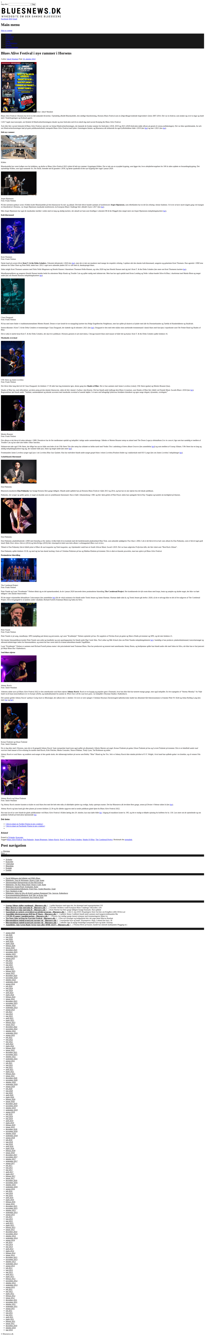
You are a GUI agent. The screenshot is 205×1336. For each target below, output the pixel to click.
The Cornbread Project (104, 840)
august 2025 (10, 958)
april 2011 (9, 1317)
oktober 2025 (11, 954)
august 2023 (10, 1010)
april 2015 (9, 1223)
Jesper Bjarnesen (41, 840)
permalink (128, 840)
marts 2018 (10, 1148)
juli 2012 (9, 1289)
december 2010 (11, 1326)
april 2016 (9, 1198)
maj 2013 (9, 1272)
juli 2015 (9, 1217)
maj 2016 (9, 1195)
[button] (19, 87)
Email (15, 19)
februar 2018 (10, 1151)
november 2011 (11, 1302)
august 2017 (10, 1163)
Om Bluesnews (11, 43)
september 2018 (12, 1136)
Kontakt (9, 868)
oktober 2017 (11, 1159)
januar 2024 (10, 999)
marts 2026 (10, 943)
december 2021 (11, 1052)
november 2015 (11, 1208)
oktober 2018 (11, 1133)
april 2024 (9, 993)
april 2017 (9, 1172)
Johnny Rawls (53, 840)
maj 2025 (9, 965)
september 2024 (12, 982)
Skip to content (6, 31)
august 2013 (10, 1266)
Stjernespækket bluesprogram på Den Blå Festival (24, 882)
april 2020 (9, 1095)
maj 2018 (9, 1144)
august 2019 (10, 1112)
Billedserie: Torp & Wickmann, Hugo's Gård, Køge (25, 880)
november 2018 (11, 1131)
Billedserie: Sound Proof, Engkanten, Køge (22, 887)
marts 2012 (10, 1294)
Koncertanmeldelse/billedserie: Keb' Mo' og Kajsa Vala (26, 895)
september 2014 (12, 1238)
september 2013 (12, 1264)
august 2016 (10, 1189)
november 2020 (11, 1080)
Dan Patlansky (28, 840)
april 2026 (9, 941)
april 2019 (9, 1121)
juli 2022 (9, 1037)
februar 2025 (10, 971)
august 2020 (10, 1087)
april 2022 (9, 1044)
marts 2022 (10, 1046)
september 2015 (12, 1212)
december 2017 (11, 1155)
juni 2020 (9, 1091)
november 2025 (11, 952)
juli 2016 (9, 1191)
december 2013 (11, 1257)
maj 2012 (9, 1291)
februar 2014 (10, 1253)
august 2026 (10, 933)
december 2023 (11, 1001)
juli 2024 (9, 986)
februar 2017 (10, 1176)
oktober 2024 (11, 980)
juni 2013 (9, 1270)
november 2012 (11, 1281)
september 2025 (12, 956)
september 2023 (12, 1008)
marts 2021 (10, 1072)
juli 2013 (9, 1268)
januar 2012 (10, 1298)
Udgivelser (10, 37)
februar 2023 (10, 1022)
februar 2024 (10, 997)
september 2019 (12, 1110)
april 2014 (9, 1249)
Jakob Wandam (12, 59)
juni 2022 (9, 1040)
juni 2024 (9, 988)
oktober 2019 (11, 1108)
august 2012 (10, 1287)
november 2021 (11, 1054)
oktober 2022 (11, 1031)
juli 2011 (9, 1311)
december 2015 (11, 1206)
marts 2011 (10, 1319)
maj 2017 (9, 1170)
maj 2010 (9, 1330)
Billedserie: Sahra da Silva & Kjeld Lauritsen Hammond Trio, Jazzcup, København (37, 893)
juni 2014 (9, 1244)
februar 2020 (10, 1099)
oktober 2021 (11, 1057)
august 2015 (10, 1215)
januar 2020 (10, 1101)
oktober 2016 (11, 1185)
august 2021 (10, 1061)
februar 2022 (10, 1048)
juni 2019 (9, 1116)
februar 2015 (10, 1227)
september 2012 (12, 1285)
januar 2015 (10, 1230)
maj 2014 (9, 1247)
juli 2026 (9, 935)
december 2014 (11, 1232)
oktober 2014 (11, 1236)
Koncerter (9, 39)
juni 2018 (9, 1142)
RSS (10, 19)
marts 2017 (10, 1174)
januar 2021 (10, 1076)
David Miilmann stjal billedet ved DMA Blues (23, 878)
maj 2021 (9, 1067)
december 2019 (11, 1104)
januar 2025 (10, 973)
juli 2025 (9, 961)
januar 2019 (10, 1127)
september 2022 (12, 1033)
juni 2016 (9, 1193)
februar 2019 (10, 1125)
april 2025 (9, 967)
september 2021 (12, 1059)
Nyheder (11, 837)
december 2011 (11, 1300)
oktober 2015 (11, 1210)
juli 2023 (9, 1012)
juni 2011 (9, 1313)
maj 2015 (9, 1221)
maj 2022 (9, 1042)
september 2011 (11, 1306)
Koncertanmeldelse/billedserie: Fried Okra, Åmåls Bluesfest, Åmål (31, 889)
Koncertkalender (12, 47)
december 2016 (11, 1180)
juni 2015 (9, 1219)
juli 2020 (9, 1089)
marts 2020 (10, 1097)
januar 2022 (10, 1050)
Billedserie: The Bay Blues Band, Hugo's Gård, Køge (26, 885)
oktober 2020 (11, 1082)
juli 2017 (9, 1165)
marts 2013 (10, 1277)
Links (8, 41)
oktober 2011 (11, 1304)
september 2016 (12, 1187)
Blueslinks (10, 866)
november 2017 (11, 1157)
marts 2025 (10, 969)
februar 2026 (10, 946)
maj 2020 (9, 1093)
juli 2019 (9, 1114)
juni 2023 (9, 1014)
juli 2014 (9, 1242)
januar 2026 (10, 948)
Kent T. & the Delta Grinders (71, 840)
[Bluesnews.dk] (56, 17)
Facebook (4, 19)
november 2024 (11, 978)
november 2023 (11, 1003)
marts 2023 (10, 1020)
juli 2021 (9, 1063)
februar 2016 (10, 1202)
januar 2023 (10, 1025)
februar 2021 (10, 1074)
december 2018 (11, 1129)
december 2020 (11, 1078)
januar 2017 (10, 1178)
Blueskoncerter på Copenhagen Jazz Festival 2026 (24, 897)
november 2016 (11, 1183)
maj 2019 (9, 1119)
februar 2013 (10, 1279)
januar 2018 (10, 1153)
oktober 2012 (11, 1283)
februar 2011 (10, 1321)
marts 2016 (10, 1200)
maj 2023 (9, 1016)
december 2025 (11, 950)
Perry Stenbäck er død (14, 891)
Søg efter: (4, 4)
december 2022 (11, 1027)
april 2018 (9, 1146)
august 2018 (10, 1138)
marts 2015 (10, 1225)
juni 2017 (9, 1168)
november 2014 (11, 1234)
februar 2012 (10, 1296)
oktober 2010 (11, 1328)
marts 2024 (10, 995)
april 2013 (9, 1274)
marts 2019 (10, 1123)
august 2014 (10, 1240)
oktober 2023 (11, 1005)
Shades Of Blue (89, 840)
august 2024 (10, 984)
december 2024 (11, 975)
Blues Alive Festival (14, 840)
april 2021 (9, 1069)
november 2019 (11, 1106)
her (146, 128)
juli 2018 (9, 1140)
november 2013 (11, 1259)
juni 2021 (9, 1065)
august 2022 (10, 1035)
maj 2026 (9, 939)
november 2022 (11, 1029)
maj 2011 (9, 1315)
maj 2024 (9, 990)
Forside (8, 35)
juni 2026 (9, 937)
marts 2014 (10, 1251)
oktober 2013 (11, 1262)
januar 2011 (10, 1323)
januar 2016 (10, 1204)
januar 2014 (10, 1255)
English (8, 45)
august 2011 (10, 1309)
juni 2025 (9, 963)
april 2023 (9, 1018)
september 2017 (12, 1161)
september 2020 (12, 1084)
